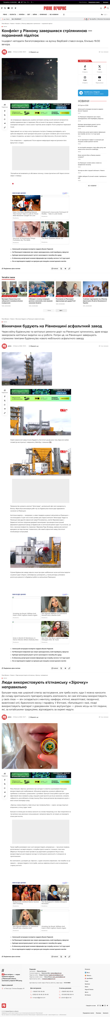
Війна (31, 296)
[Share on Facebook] (5, 111)
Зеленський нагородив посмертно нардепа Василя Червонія (32, 249)
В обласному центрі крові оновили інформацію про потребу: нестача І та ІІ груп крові (41, 258)
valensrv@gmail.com (56, 973)
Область (70, 296)
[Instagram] (85, 80)
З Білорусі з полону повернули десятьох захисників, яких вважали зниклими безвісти (41, 301)
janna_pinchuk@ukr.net (59, 976)
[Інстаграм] (12, 8)
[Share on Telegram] (5, 123)
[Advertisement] (40, 158)
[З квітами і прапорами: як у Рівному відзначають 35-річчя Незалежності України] (95, 289)
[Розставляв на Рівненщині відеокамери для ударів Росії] (68, 289)
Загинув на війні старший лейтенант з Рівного (91, 170)
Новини (5, 26)
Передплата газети (94, 2)
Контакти (105, 2)
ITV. (50, 442)
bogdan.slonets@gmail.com (56, 975)
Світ (15, 296)
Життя (10, 296)
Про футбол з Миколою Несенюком (100, 19)
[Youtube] (99, 80)
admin (9, 52)
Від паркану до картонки (19, 19)
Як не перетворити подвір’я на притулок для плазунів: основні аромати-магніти (39, 261)
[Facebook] (85, 69)
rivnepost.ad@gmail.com (48, 978)
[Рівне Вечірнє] (4, 1005)
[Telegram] (15, 8)
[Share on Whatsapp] (5, 119)
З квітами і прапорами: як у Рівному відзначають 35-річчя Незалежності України (95, 301)
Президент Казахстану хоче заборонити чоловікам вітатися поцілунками (12, 301)
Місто (91, 296)
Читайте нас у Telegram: (92, 92)
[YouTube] (8, 8)
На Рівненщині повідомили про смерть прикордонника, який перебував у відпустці (40, 252)
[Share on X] (5, 115)
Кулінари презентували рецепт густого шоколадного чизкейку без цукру (37, 255)
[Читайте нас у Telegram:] (81, 93)
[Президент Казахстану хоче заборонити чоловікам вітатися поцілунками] (14, 289)
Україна (43, 296)
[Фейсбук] (2, 8)
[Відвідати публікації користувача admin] (4, 52)
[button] (101, 8)
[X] (5, 8)
